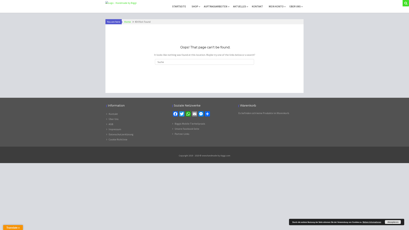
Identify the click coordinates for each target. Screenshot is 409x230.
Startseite (179, 6)
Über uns (295, 6)
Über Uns (114, 119)
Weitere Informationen (372, 222)
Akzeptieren (392, 222)
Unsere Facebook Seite (187, 128)
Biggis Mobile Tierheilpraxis (190, 123)
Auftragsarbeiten (215, 6)
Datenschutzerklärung (121, 134)
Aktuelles (239, 6)
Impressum (115, 129)
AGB (111, 124)
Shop (195, 6)
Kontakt (257, 6)
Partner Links (182, 133)
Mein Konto (276, 6)
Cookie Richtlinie (118, 139)
